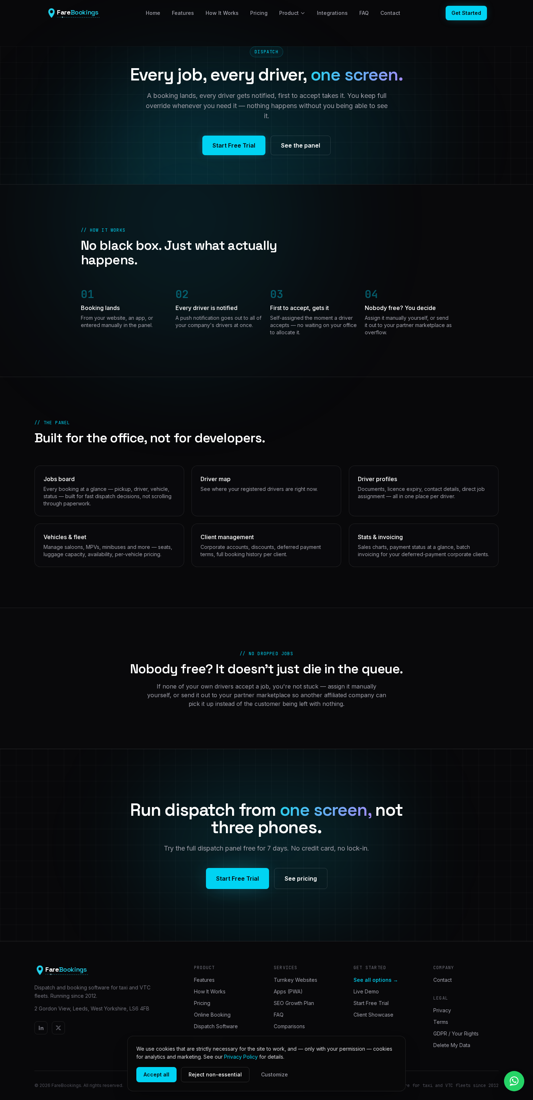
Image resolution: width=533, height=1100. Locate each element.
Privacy (442, 1010)
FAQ (364, 13)
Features (183, 13)
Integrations (332, 13)
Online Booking (212, 1015)
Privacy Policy (241, 1057)
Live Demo (366, 991)
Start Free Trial (233, 145)
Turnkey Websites (295, 980)
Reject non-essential (215, 1074)
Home (153, 13)
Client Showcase (373, 1015)
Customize (274, 1074)
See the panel (300, 145)
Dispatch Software (216, 1026)
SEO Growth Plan (294, 1003)
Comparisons (289, 1026)
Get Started (466, 13)
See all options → (376, 980)
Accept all (156, 1074)
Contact (390, 13)
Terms (440, 1022)
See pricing (301, 878)
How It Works (222, 13)
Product (289, 13)
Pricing (259, 13)
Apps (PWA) (288, 991)
